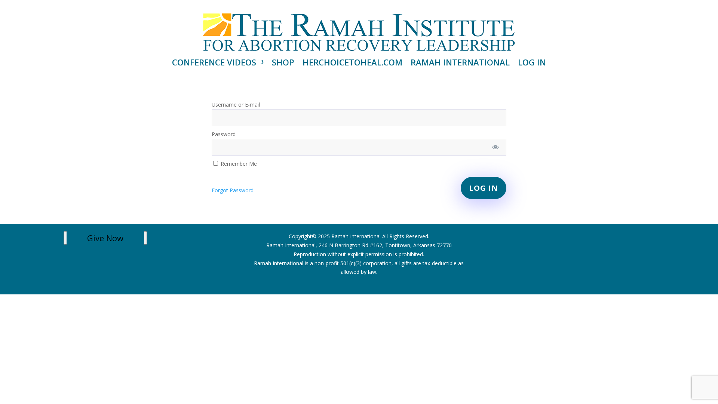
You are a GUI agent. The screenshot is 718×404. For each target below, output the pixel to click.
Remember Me (238, 163)
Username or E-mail (236, 104)
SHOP (283, 63)
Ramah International (460, 63)
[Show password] (495, 147)
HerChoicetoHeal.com (352, 63)
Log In (532, 63)
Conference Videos (214, 63)
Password (224, 134)
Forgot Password (233, 190)
